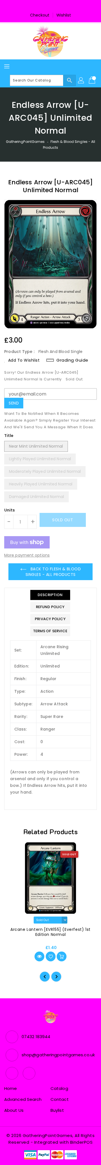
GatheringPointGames (25, 141)
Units (9, 510)
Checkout (40, 15)
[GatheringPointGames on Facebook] (45, 6)
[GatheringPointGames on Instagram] (56, 6)
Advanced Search (23, 1099)
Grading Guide (72, 360)
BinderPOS (81, 1142)
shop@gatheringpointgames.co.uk (58, 1055)
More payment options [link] (27, 555)
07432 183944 (36, 1037)
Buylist (57, 1110)
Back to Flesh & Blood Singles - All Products (53, 571)
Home (10, 1088)
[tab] (50, 595)
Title (9, 435)
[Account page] (81, 80)
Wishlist (63, 15)
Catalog (59, 1088)
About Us (14, 1110)
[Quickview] (39, 956)
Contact (59, 1099)
